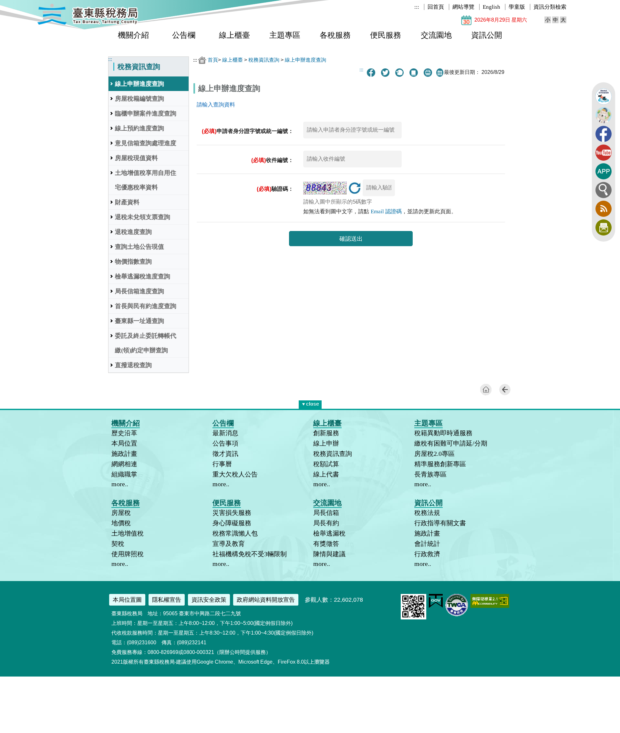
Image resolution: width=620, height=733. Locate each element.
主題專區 (284, 35)
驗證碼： (275, 189)
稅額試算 (326, 463)
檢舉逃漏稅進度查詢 (142, 276)
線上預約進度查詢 (139, 128)
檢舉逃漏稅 (329, 533)
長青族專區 (430, 474)
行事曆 (222, 463)
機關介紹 (133, 35)
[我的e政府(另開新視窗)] (436, 606)
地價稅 (121, 523)
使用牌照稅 (127, 553)
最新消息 (225, 433)
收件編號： (272, 160)
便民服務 (385, 35)
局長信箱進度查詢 (139, 291)
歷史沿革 (124, 433)
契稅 (117, 543)
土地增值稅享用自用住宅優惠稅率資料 (145, 180)
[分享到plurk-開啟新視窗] (399, 72)
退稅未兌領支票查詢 (142, 217)
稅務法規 (427, 512)
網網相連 (124, 463)
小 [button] (547, 20)
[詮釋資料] (413, 72)
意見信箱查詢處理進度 (145, 143)
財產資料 (127, 202)
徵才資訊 (225, 453)
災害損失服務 (231, 512)
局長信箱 (326, 512)
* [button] (320, 403)
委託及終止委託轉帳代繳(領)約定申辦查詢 (145, 343)
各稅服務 (335, 35)
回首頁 (436, 7)
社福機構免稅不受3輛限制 (249, 553)
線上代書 (326, 474)
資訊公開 (486, 35)
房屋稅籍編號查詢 (139, 98)
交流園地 (436, 35)
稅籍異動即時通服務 (443, 433)
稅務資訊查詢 (263, 60)
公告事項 (225, 443)
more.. (119, 483)
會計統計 (427, 543)
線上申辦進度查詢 (139, 83)
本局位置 (124, 443)
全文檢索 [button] (603, 190)
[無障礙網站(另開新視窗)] (489, 606)
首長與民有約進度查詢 (145, 306)
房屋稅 (121, 512)
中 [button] (555, 20)
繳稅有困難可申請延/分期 (450, 443)
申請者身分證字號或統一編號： (248, 131)
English (491, 7)
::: (416, 7)
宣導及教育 (228, 543)
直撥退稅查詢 (133, 365)
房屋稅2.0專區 (434, 453)
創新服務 (326, 433)
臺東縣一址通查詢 (139, 320)
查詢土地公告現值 (139, 246)
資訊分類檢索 (549, 7)
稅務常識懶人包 (235, 533)
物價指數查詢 (133, 261)
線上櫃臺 (234, 35)
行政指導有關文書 (440, 523)
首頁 (213, 60)
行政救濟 (427, 553)
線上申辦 (326, 443)
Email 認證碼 (386, 211)
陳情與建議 (329, 553)
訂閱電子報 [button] (603, 227)
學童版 (517, 7)
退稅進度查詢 (133, 231)
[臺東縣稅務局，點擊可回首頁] (88, 23)
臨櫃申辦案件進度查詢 (145, 113)
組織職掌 (124, 474)
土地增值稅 (127, 533)
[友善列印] (428, 72)
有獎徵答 (326, 543)
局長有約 (326, 523)
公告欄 (183, 35)
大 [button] (563, 20)
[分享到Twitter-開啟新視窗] (385, 72)
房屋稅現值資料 (136, 158)
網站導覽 (463, 7)
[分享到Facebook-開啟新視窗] (371, 72)
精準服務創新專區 (440, 463)
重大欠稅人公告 (235, 474)
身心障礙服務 (231, 523)
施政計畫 (124, 453)
